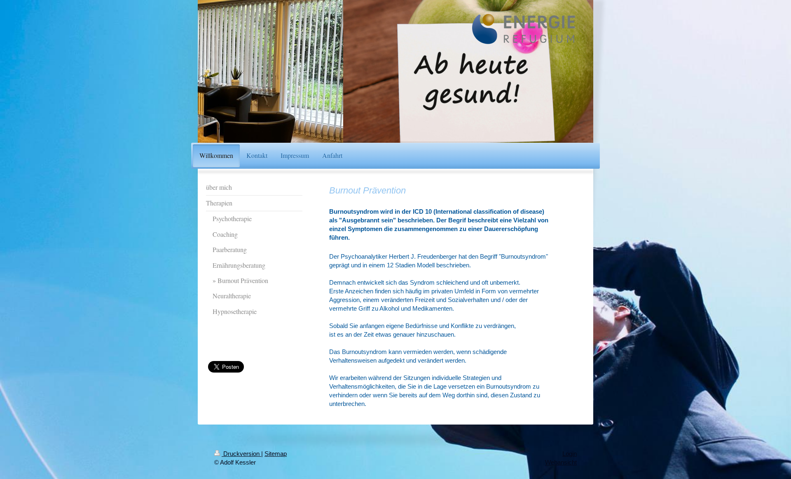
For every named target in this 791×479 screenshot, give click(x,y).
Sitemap (275, 453)
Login (569, 453)
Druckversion (241, 453)
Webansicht (561, 462)
